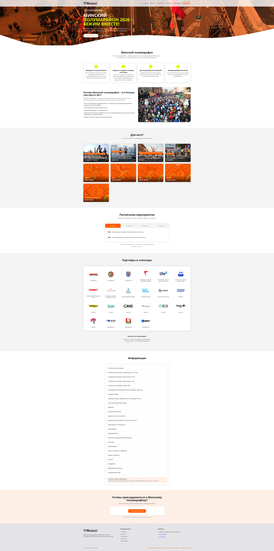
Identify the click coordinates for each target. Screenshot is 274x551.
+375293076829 (162, 534)
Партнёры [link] (168, 3)
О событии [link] (145, 3)
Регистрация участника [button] (137, 511)
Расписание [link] (160, 3)
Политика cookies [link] (186, 548)
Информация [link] (176, 3)
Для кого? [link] (152, 3)
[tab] (113, 226)
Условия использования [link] (173, 548)
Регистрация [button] (186, 3)
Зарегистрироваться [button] (91, 35)
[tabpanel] (137, 235)
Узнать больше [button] (105, 35)
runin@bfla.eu (162, 537)
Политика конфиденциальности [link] (156, 548)
